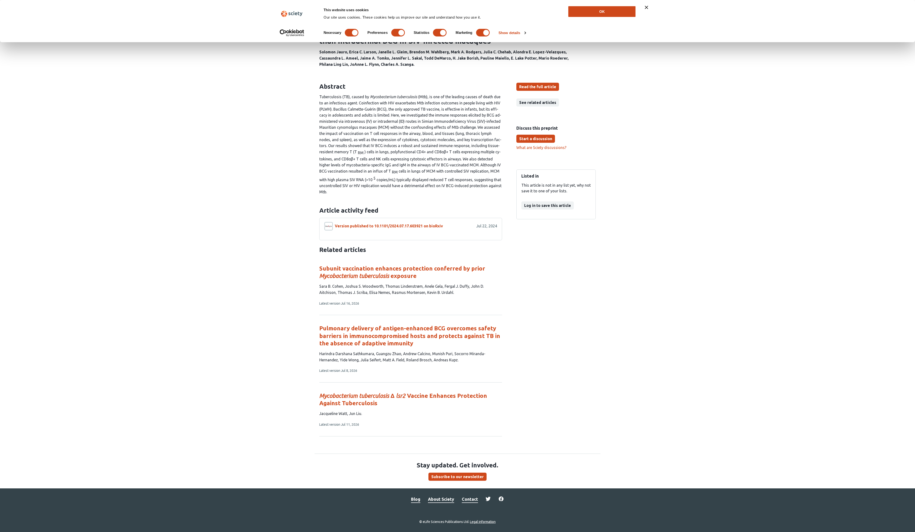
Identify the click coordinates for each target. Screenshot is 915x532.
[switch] (398, 32)
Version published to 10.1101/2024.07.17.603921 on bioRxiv (389, 226)
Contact (470, 499)
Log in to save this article (547, 205)
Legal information (483, 522)
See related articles (537, 102)
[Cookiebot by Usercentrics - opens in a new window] (292, 32)
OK (602, 12)
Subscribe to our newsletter (457, 477)
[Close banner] (646, 7)
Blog (415, 499)
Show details (509, 33)
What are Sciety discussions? (541, 147)
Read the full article (537, 87)
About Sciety (441, 499)
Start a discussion (535, 139)
